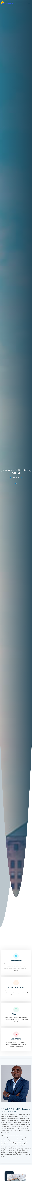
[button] (1, 472)
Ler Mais (16, 477)
